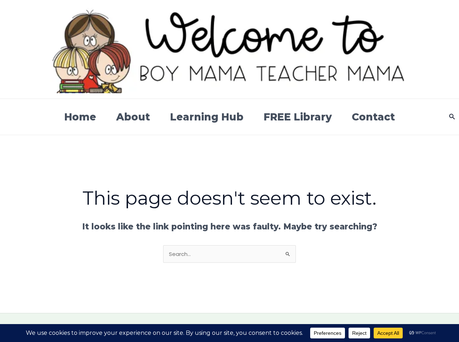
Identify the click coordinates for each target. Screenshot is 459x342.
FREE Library (298, 117)
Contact (373, 117)
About (133, 117)
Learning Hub (206, 117)
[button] (452, 117)
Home (80, 117)
